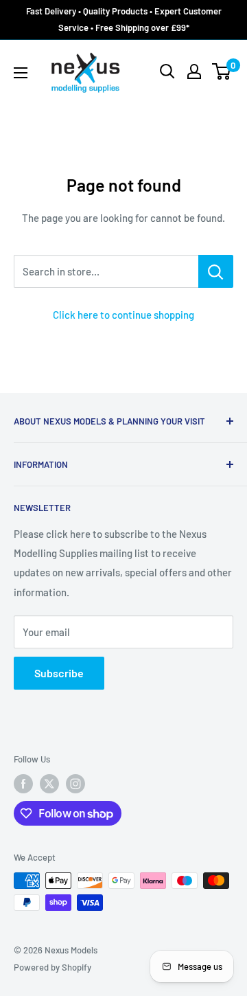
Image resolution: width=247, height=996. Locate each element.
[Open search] (167, 71)
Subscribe (59, 672)
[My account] (194, 71)
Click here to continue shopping (123, 314)
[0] (222, 71)
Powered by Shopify (52, 967)
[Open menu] (20, 72)
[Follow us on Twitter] (49, 783)
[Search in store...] (215, 271)
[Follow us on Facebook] (23, 783)
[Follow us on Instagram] (75, 783)
